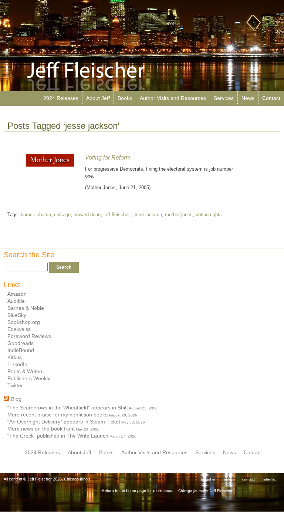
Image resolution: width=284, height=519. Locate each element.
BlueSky (16, 315)
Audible (16, 301)
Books (125, 98)
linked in (208, 479)
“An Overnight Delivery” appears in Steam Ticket (63, 422)
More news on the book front (41, 429)
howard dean (87, 214)
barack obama (36, 214)
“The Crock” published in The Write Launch (57, 436)
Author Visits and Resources (173, 98)
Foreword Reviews (29, 336)
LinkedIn (17, 364)
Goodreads (20, 343)
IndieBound (20, 350)
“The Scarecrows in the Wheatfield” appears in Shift (67, 408)
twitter (229, 479)
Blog (16, 399)
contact (248, 479)
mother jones (179, 214)
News (247, 98)
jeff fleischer (116, 214)
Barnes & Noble (25, 308)
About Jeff (98, 98)
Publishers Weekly (28, 378)
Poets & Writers (25, 371)
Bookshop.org (23, 322)
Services (224, 98)
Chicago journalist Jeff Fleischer (205, 491)
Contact (271, 98)
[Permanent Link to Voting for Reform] (50, 165)
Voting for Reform (108, 157)
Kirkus (14, 357)
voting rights (209, 214)
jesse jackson (147, 214)
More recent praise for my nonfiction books (57, 415)
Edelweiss (19, 329)
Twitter (15, 385)
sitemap (270, 479)
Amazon (17, 294)
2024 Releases (60, 98)
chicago (62, 214)
